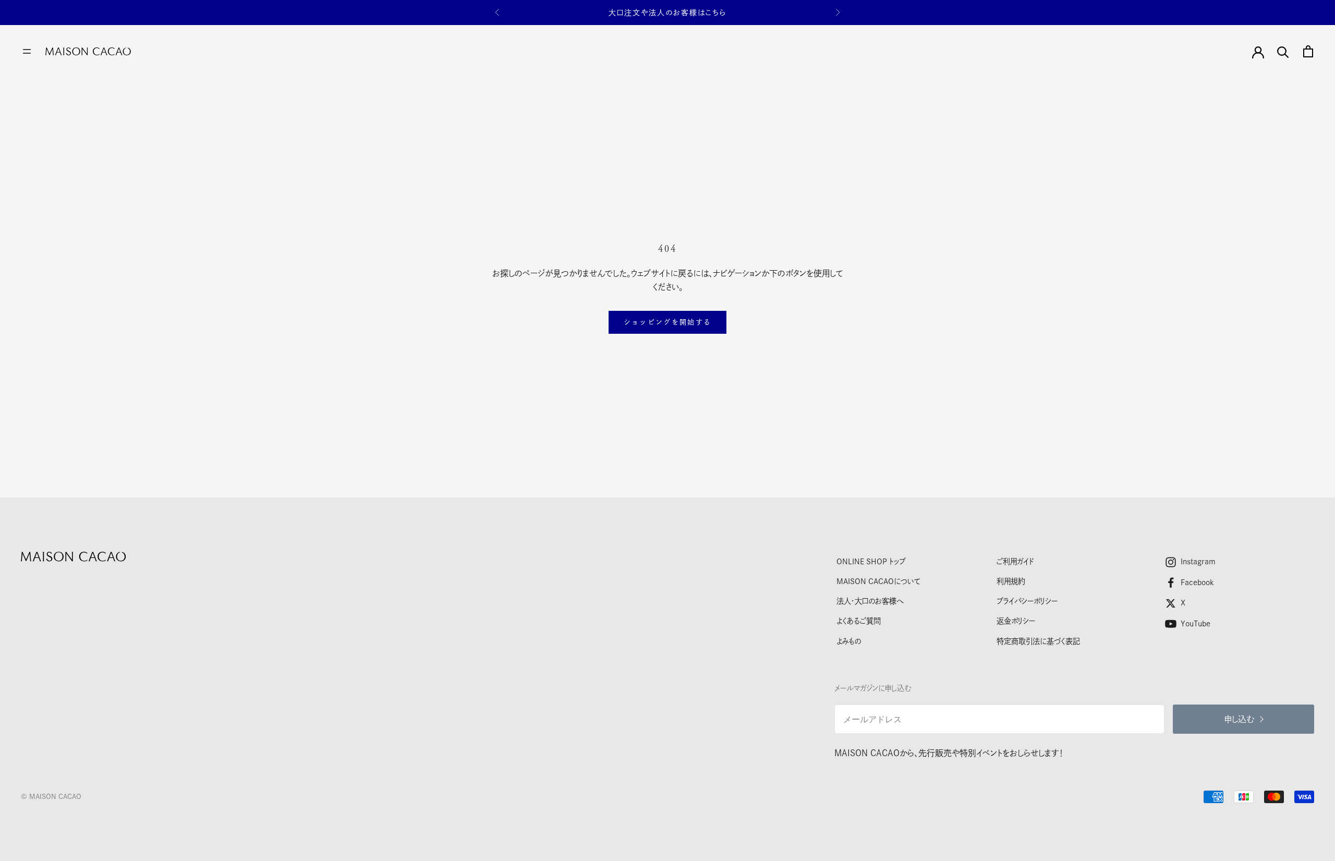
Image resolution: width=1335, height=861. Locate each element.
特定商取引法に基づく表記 (1038, 641)
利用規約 (1011, 581)
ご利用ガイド (1015, 561)
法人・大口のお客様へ (869, 601)
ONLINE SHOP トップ (870, 561)
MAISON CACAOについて (878, 581)
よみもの (848, 641)
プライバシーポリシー (1027, 601)
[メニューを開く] (27, 51)
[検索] (1283, 51)
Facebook (1197, 582)
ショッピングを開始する (668, 322)
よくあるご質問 (858, 621)
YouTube (1195, 623)
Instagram (1198, 561)
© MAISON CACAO (51, 796)
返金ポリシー (1016, 621)
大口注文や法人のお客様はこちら (667, 12)
